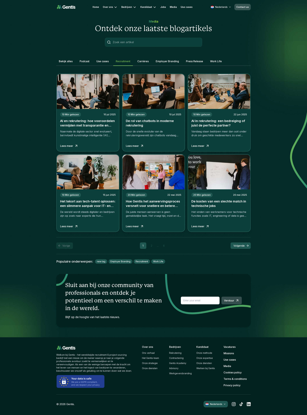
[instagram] (234, 404)
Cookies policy (233, 372)
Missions (229, 353)
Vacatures (230, 346)
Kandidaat (146, 7)
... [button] (158, 245)
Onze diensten (149, 368)
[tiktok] (241, 404)
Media (173, 7)
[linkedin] (249, 404)
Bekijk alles (66, 61)
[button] (241, 245)
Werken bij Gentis (205, 368)
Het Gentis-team (150, 358)
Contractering (176, 358)
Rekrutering (175, 353)
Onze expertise (204, 358)
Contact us (242, 7)
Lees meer (66, 145)
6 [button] (164, 245)
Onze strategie (150, 363)
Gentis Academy (177, 363)
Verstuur (229, 300)
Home (96, 7)
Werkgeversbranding (180, 373)
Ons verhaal (148, 353)
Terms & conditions (235, 378)
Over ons (108, 7)
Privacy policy (232, 385)
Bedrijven (126, 7)
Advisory (173, 368)
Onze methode (204, 353)
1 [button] (143, 245)
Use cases (187, 7)
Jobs (163, 7)
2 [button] (151, 245)
